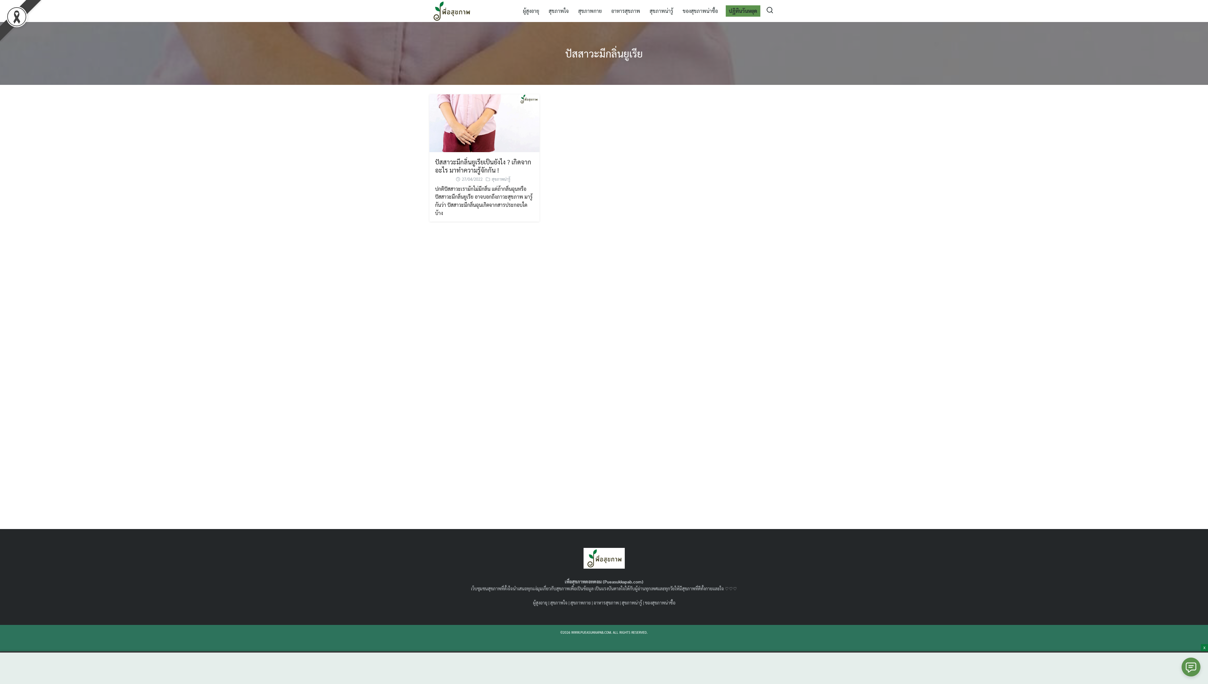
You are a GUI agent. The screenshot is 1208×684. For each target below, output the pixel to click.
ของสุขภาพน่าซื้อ (700, 11)
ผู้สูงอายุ (531, 11)
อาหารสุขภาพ (625, 11)
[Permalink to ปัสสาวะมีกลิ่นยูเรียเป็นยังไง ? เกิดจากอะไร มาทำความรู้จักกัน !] (484, 122)
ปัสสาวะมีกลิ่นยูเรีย (604, 53)
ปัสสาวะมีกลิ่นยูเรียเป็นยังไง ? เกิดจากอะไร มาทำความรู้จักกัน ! (483, 166)
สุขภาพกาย (590, 11)
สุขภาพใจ (559, 11)
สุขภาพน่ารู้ (661, 11)
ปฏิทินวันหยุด (743, 11)
